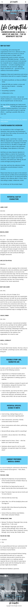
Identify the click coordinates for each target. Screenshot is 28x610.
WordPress (19, 608)
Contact (8, 596)
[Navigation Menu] (25, 2)
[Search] (2, 1)
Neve (6, 608)
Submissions (19, 596)
